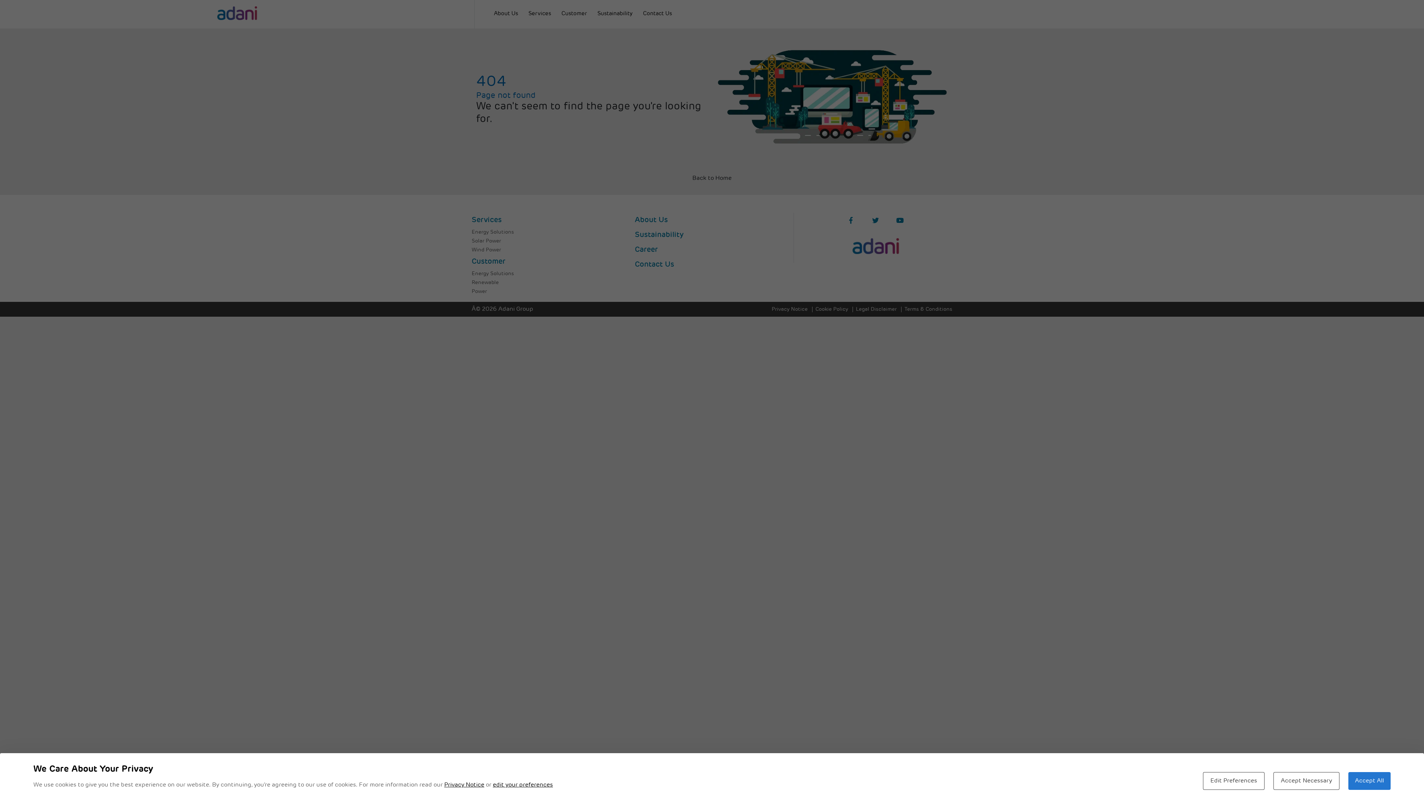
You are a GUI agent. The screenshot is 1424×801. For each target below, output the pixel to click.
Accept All (1369, 781)
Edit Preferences (1233, 781)
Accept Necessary (1306, 781)
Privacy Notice (464, 785)
